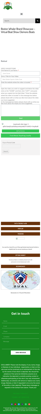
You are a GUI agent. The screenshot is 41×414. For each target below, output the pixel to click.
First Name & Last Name (9, 70)
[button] (21, 14)
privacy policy (20, 393)
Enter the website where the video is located (16, 82)
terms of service (20, 397)
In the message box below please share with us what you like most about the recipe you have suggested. (20, 102)
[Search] (37, 20)
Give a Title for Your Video (9, 76)
